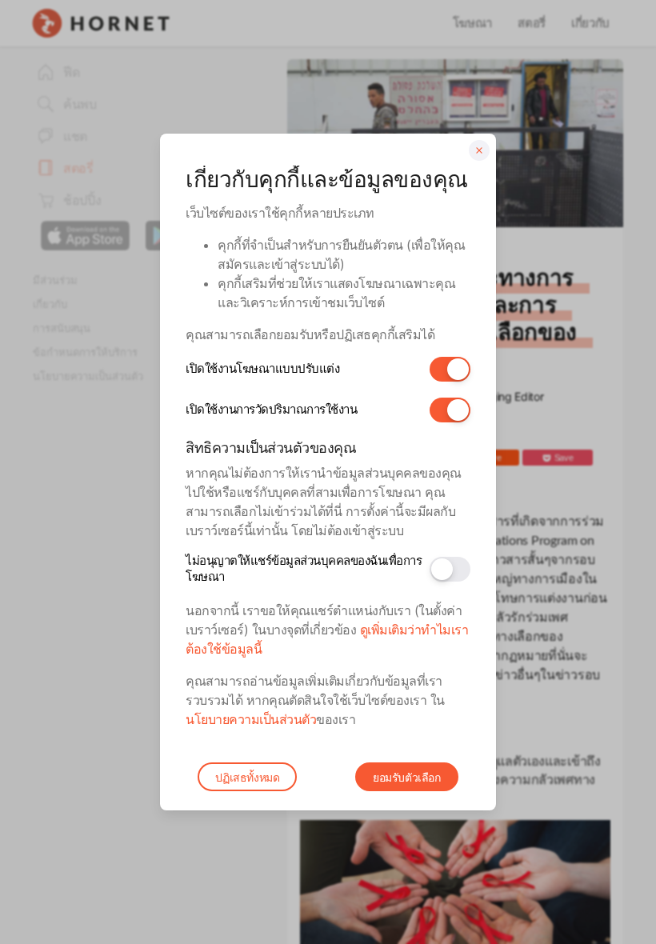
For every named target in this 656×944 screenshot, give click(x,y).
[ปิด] (479, 150)
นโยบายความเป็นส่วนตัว (251, 719)
